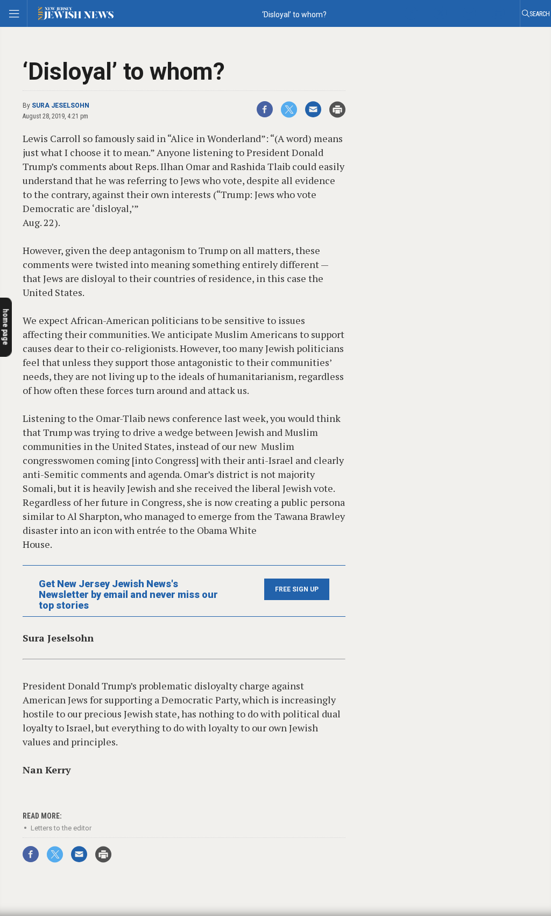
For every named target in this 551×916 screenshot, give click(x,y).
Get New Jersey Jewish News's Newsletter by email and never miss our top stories (128, 595)
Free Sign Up (297, 589)
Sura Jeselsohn (60, 105)
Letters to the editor (61, 828)
